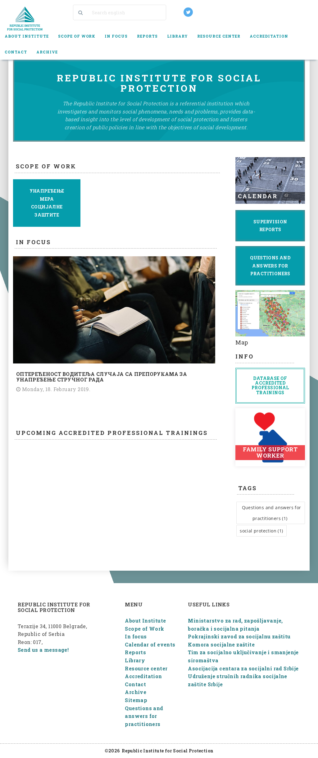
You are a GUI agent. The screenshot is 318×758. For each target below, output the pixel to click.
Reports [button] (147, 36)
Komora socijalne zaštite (221, 644)
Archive (135, 692)
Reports (135, 652)
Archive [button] (47, 51)
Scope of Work (144, 628)
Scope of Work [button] (77, 36)
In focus (116, 36)
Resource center (146, 668)
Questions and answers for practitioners (144, 716)
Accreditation (143, 676)
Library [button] (177, 36)
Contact (16, 51)
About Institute (145, 620)
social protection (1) (261, 531)
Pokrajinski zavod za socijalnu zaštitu (239, 636)
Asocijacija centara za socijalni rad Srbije (243, 668)
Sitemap (136, 700)
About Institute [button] (27, 36)
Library (135, 660)
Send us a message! (43, 649)
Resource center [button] (218, 36)
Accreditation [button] (269, 36)
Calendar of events (150, 644)
